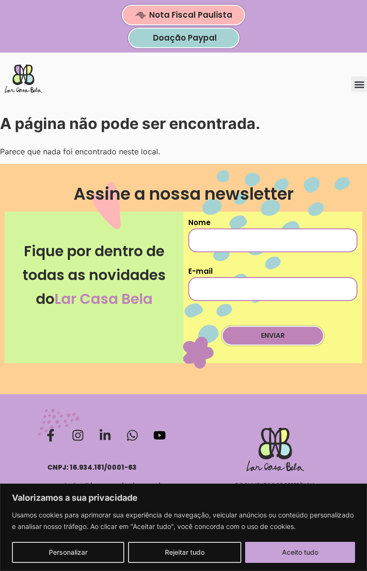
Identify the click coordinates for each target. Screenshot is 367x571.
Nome (199, 222)
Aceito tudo (300, 552)
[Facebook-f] (50, 435)
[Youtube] (159, 435)
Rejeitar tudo (185, 552)
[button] (359, 84)
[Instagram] (77, 435)
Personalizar (68, 552)
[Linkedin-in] (105, 435)
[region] (183, 527)
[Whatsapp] (132, 435)
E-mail (200, 271)
